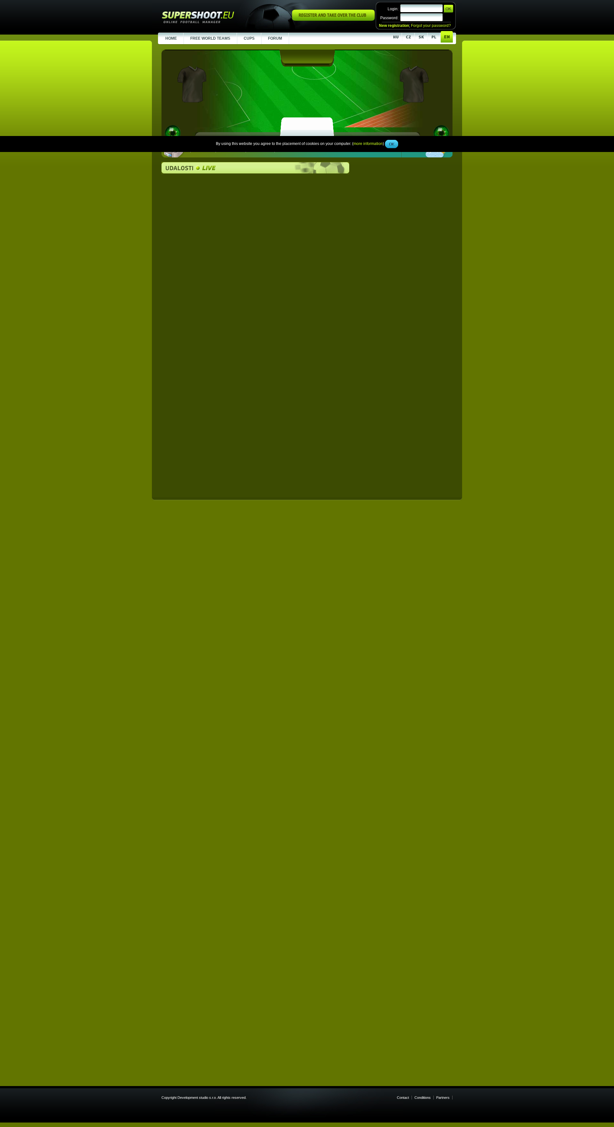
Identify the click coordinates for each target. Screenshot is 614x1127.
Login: (393, 9)
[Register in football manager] (333, 19)
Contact (403, 1097)
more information (368, 143)
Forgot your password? (431, 25)
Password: (389, 18)
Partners (443, 1097)
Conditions (422, 1097)
